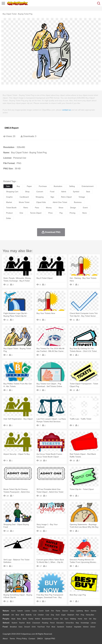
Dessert (27, 627)
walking (73, 619)
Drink (34, 627)
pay (61, 213)
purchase (43, 186)
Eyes (66, 619)
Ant (12, 615)
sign (52, 197)
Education (60, 623)
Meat (53, 627)
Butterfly (29, 615)
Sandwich (60, 627)
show (61, 207)
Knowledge (85, 623)
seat (88, 191)
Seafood (69, 627)
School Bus (70, 623)
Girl (90, 619)
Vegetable (77, 627)
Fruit (48, 627)
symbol (76, 191)
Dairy (20, 627)
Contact (32, 638)
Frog (82, 615)
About (5, 638)
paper (29, 186)
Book (28, 623)
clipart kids (41, 202)
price (50, 213)
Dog (52, 615)
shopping (40, 197)
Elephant (70, 615)
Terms (12, 638)
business (78, 202)
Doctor (56, 619)
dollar (8, 218)
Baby (19, 619)
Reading (45, 623)
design (73, 207)
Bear (17, 615)
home (80, 619)
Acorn (13, 611)
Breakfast (13, 627)
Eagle (63, 615)
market (9, 202)
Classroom (36, 623)
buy (18, 186)
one (21, 213)
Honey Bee (90, 615)
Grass (72, 611)
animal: (6, 615)
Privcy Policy (21, 638)
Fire (52, 611)
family (30, 619)
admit (63, 191)
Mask (13, 619)
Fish (77, 615)
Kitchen (86, 627)
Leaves (27, 611)
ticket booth (11, 207)
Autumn (20, 611)
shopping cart (12, 191)
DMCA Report (11, 128)
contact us (66, 110)
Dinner (92, 627)
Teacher (22, 623)
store (84, 213)
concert (39, 191)
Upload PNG (50, 638)
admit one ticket (60, 202)
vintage (82, 197)
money (49, 207)
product (9, 213)
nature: (6, 611)
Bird (22, 615)
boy (94, 619)
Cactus (34, 611)
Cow (47, 615)
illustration (58, 186)
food (52, 191)
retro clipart (66, 197)
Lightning (79, 611)
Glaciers (65, 611)
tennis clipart (35, 213)
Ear (61, 619)
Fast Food (41, 627)
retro (25, 207)
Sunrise (93, 611)
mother (37, 619)
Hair (85, 619)
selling (72, 186)
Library (93, 623)
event (85, 207)
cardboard (24, 197)
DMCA (39, 638)
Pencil (52, 623)
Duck (58, 615)
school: (6, 623)
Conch (41, 611)
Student (14, 623)
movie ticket (24, 202)
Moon (87, 611)
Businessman (47, 619)
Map (77, 623)
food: (5, 627)
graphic (9, 197)
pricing (72, 213)
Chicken (41, 615)
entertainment (88, 186)
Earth (47, 611)
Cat (34, 615)
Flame (58, 611)
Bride (25, 619)
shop (27, 191)
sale (8, 186)
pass (37, 207)
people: (6, 619)
